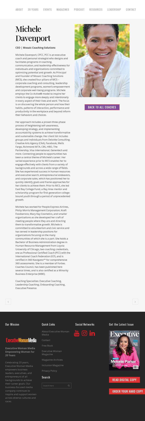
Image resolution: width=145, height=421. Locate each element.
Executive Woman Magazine (52, 353)
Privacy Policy (49, 370)
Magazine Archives (52, 359)
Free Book (47, 345)
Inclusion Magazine (53, 365)
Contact (46, 340)
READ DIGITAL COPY (124, 380)
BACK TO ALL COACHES (102, 107)
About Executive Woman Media (55, 333)
